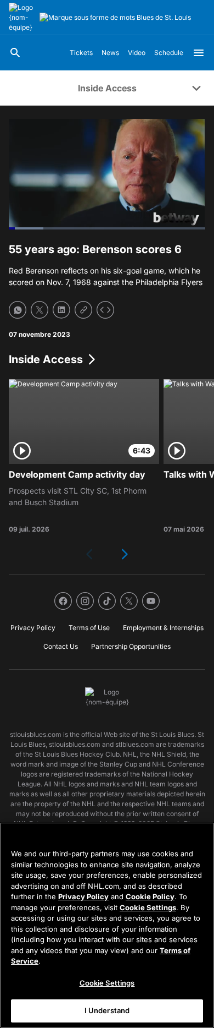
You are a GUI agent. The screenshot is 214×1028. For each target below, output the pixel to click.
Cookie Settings (148, 907)
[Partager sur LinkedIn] (61, 310)
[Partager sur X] (39, 310)
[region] (107, 925)
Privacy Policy (83, 896)
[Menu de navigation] (198, 52)
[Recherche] (15, 52)
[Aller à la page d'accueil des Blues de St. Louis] (22, 17)
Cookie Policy (150, 896)
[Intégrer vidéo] (105, 310)
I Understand (107, 1010)
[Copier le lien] (83, 310)
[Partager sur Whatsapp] (17, 310)
